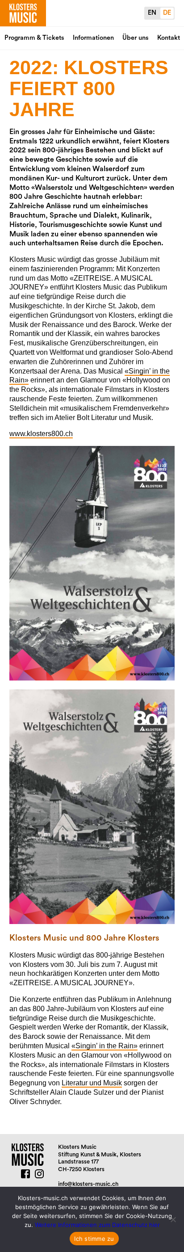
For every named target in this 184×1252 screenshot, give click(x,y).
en (152, 12)
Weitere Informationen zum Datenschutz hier (97, 1224)
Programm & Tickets (34, 37)
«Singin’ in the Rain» (104, 1046)
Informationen (93, 37)
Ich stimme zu (94, 1238)
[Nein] (172, 1219)
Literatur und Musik (92, 1083)
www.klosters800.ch (41, 433)
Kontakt (168, 37)
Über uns (135, 37)
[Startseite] (23, 13)
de (167, 12)
